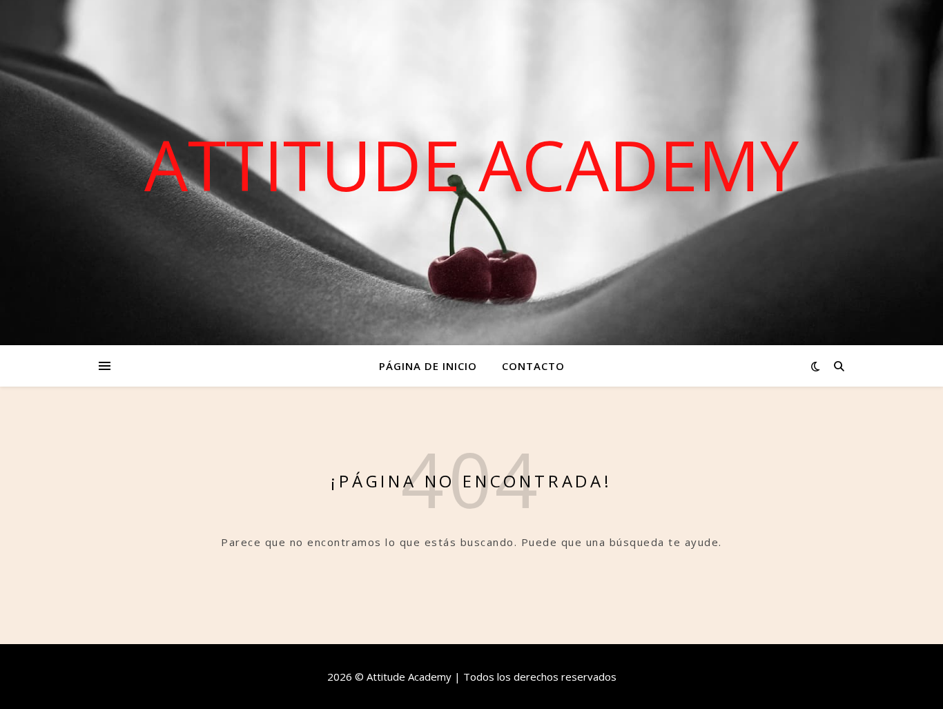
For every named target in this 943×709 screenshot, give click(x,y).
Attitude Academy (471, 164)
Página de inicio (428, 366)
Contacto (533, 366)
